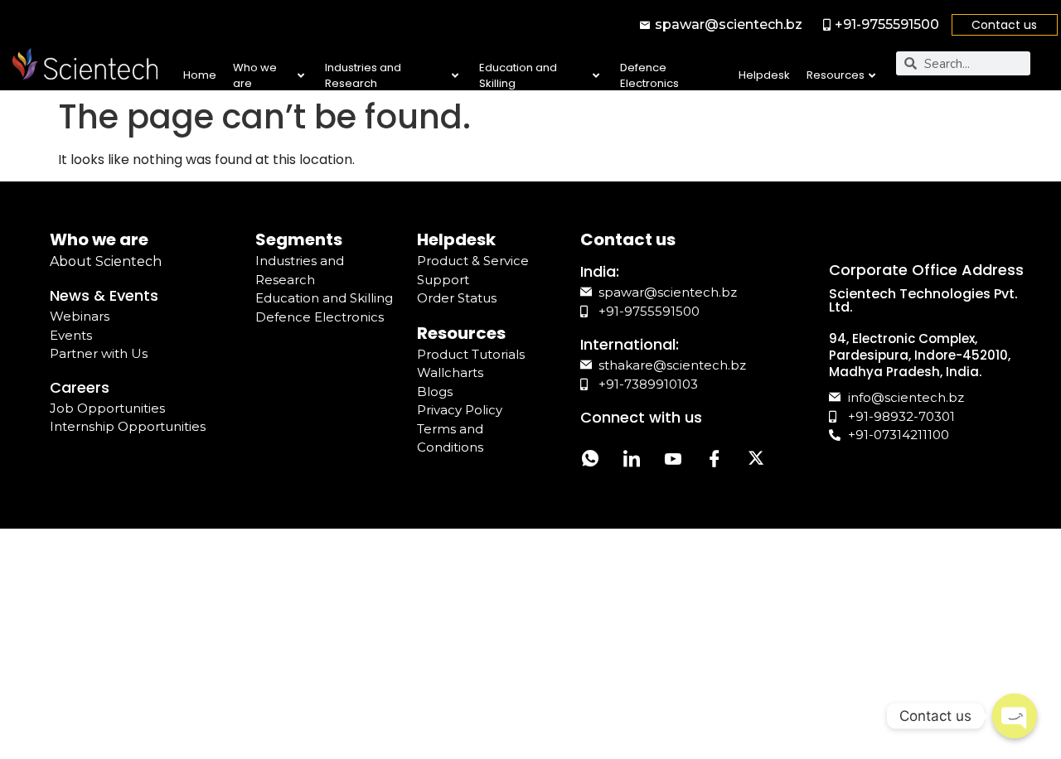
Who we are (255, 76)
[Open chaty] (1014, 716)
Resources (836, 75)
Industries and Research (363, 76)
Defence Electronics (649, 76)
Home (199, 75)
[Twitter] (756, 460)
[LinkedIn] (632, 460)
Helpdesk (764, 75)
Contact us (1004, 25)
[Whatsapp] (590, 460)
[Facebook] (714, 460)
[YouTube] (673, 460)
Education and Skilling (518, 76)
